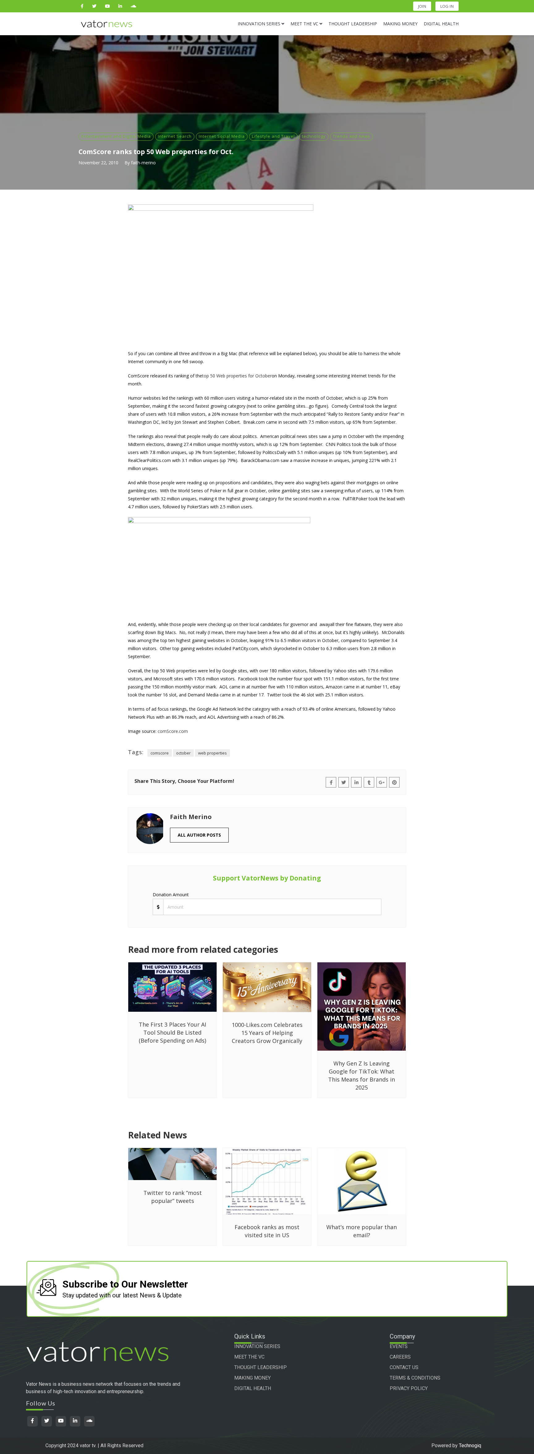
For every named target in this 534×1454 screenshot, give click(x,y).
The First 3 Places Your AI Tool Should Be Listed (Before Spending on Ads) (172, 1032)
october (183, 753)
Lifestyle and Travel (273, 136)
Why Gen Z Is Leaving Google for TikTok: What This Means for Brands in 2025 (361, 1075)
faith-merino (143, 163)
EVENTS (399, 1346)
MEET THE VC (249, 1357)
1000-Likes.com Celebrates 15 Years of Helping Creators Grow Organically (267, 1032)
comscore (159, 753)
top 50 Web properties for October (237, 376)
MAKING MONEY (252, 1378)
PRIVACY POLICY (409, 1388)
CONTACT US (404, 1367)
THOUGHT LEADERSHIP (260, 1367)
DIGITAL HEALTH (252, 1388)
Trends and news (351, 136)
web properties (212, 753)
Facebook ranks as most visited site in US (267, 1231)
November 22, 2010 (98, 163)
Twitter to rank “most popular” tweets (172, 1196)
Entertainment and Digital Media (116, 136)
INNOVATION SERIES (257, 1346)
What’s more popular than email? (361, 1231)
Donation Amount (171, 894)
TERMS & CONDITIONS (415, 1378)
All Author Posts (199, 835)
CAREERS (400, 1357)
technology (314, 136)
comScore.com (173, 731)
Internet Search (175, 136)
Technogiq (470, 1445)
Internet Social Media (222, 136)
